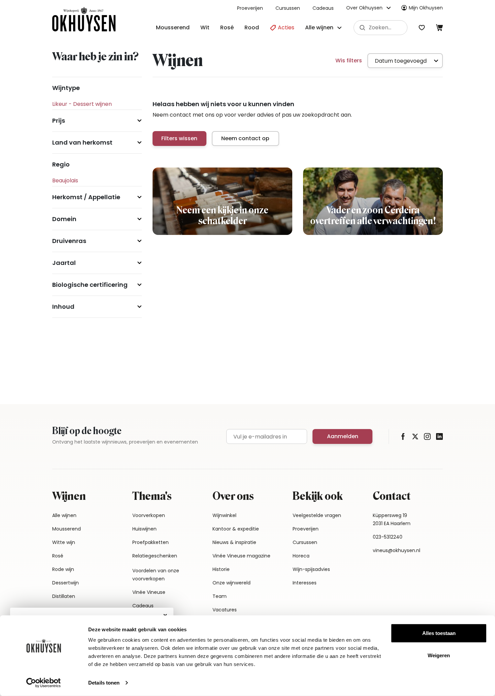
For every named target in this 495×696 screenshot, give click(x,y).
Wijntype (66, 88)
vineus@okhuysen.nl (396, 550)
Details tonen (104, 683)
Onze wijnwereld (231, 582)
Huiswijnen (144, 528)
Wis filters (348, 60)
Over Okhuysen (364, 7)
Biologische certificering (90, 284)
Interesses (305, 582)
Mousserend (173, 27)
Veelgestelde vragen (317, 515)
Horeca (301, 555)
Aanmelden (342, 436)
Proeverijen (250, 8)
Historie (221, 569)
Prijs (58, 120)
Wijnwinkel (224, 515)
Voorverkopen (148, 515)
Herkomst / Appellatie (86, 197)
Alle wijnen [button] (319, 27)
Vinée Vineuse (148, 592)
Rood (251, 27)
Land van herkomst (82, 142)
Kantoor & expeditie (235, 528)
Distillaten (63, 596)
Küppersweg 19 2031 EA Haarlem (391, 519)
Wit (204, 27)
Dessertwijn (65, 582)
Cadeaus (323, 8)
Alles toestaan (439, 633)
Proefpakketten (150, 542)
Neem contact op (245, 138)
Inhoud (63, 306)
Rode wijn (63, 569)
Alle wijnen (64, 515)
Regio (61, 164)
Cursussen (287, 8)
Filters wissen (179, 138)
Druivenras (69, 241)
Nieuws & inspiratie (234, 542)
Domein (64, 219)
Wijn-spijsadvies (311, 569)
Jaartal (64, 263)
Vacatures (224, 609)
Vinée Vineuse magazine (241, 555)
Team (219, 596)
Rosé (227, 27)
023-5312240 (387, 537)
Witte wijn (63, 542)
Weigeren (439, 655)
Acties (285, 27)
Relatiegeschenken (154, 555)
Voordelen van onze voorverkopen (155, 574)
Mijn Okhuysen (426, 7)
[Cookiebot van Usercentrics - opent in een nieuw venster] (43, 683)
